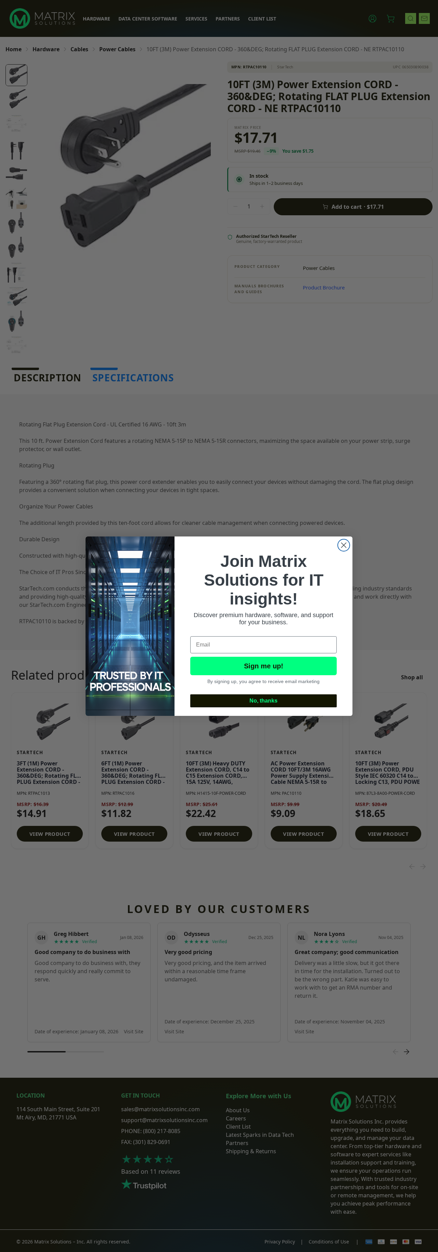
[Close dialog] (344, 545)
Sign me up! (263, 666)
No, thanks (263, 701)
